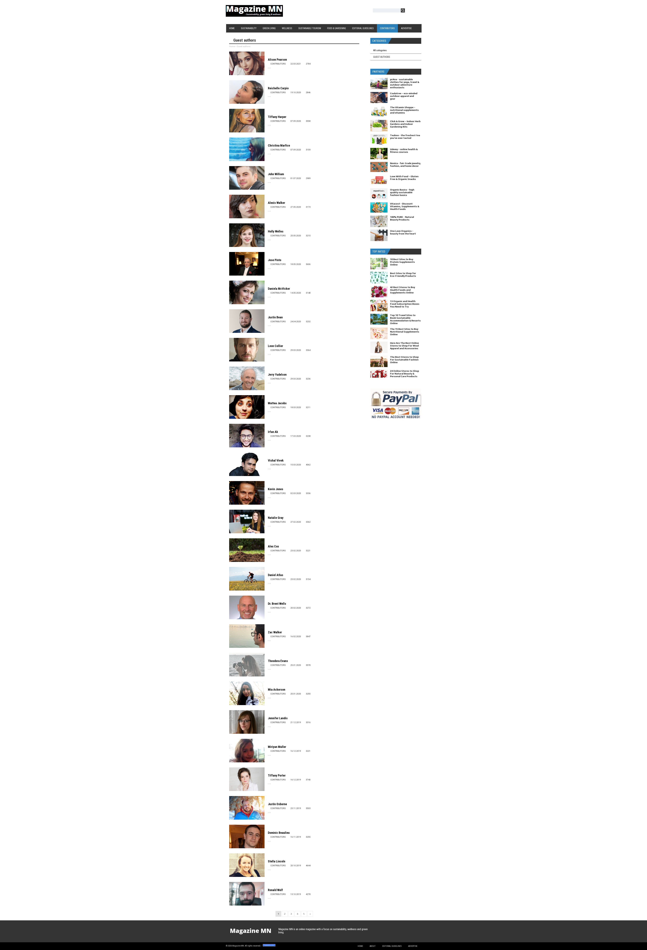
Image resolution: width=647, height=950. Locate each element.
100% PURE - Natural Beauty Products (402, 218)
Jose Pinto (274, 260)
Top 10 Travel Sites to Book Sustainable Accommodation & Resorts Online (405, 319)
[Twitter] (378, 932)
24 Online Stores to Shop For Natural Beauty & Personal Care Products (404, 374)
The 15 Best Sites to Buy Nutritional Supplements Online (404, 332)
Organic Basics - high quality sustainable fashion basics (402, 192)
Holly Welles (275, 231)
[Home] (254, 14)
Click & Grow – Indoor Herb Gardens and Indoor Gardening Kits (405, 124)
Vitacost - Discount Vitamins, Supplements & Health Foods (404, 206)
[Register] (417, 11)
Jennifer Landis (278, 718)
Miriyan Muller (277, 747)
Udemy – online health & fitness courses (404, 150)
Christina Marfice (279, 145)
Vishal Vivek (276, 460)
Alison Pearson (277, 59)
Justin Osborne (277, 804)
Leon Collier (275, 346)
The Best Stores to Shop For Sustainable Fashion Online (404, 360)
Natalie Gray (275, 517)
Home (232, 46)
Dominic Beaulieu (279, 832)
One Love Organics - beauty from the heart (403, 232)
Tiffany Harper (277, 117)
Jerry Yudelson (277, 374)
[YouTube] (392, 932)
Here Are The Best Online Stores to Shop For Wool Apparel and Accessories (404, 346)
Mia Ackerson (276, 689)
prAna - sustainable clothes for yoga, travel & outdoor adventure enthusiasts (404, 83)
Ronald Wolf (275, 890)
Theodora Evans (278, 661)
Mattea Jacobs (277, 403)
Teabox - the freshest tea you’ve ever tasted (405, 136)
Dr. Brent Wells (277, 603)
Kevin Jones (275, 489)
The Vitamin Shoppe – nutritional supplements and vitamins (404, 110)
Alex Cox (273, 546)
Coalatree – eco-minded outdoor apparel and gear (403, 96)
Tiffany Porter (277, 775)
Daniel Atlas (275, 575)
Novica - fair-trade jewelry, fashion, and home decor (405, 164)
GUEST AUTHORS (381, 56)
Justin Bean (275, 317)
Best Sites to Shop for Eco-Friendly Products (403, 274)
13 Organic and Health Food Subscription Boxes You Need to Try (404, 304)
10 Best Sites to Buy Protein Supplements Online (402, 262)
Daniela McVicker (279, 288)
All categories (380, 50)
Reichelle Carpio (278, 88)
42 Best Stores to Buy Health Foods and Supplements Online (402, 290)
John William (276, 174)
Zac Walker (275, 632)
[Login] (409, 11)
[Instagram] (398, 932)
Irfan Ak (273, 432)
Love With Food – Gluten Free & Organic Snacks (404, 177)
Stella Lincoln (276, 861)
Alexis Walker (276, 202)
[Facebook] (385, 932)
